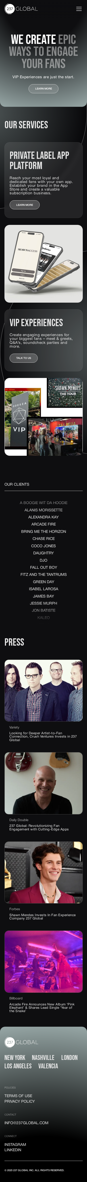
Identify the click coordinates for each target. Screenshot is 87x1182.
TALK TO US (23, 358)
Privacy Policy (19, 1101)
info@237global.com (26, 1123)
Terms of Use (18, 1096)
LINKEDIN (12, 1150)
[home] (21, 8)
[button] (78, 9)
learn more (43, 89)
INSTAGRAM (15, 1145)
